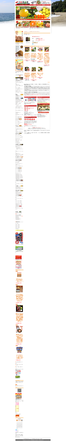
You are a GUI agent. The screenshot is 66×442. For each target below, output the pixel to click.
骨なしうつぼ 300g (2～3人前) (40, 74)
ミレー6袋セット (18, 121)
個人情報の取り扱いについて (28, 438)
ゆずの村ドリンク (18, 173)
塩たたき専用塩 (18, 87)
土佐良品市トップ (26, 31)
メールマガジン (18, 380)
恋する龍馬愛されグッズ (19, 145)
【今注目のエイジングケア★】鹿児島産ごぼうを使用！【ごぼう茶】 (19, 43)
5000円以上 (17, 228)
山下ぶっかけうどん (18, 189)
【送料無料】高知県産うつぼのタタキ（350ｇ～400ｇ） (33, 76)
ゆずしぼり (17, 104)
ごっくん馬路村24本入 (19, 171)
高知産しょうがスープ (19, 102)
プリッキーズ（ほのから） (19, 137)
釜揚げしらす (18, 164)
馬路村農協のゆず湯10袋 (19, 176)
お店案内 (41, 438)
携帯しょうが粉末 (18, 103)
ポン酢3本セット (18, 143)
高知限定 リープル (18, 191)
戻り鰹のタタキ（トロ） (19, 81)
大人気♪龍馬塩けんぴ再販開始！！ (19, 245)
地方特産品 (17, 416)
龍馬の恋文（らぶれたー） (19, 155)
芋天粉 (17, 113)
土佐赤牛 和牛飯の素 (19, 100)
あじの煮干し (18, 162)
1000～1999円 (18, 224)
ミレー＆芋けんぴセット (19, 122)
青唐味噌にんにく (18, 112)
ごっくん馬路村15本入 (19, 170)
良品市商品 (31, 31)
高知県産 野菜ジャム (19, 101)
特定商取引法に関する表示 (35, 438)
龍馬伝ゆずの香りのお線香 (19, 154)
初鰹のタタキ (18, 84)
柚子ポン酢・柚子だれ (36, 31)
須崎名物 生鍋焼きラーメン (19, 188)
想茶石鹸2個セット (18, 218)
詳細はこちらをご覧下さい (34, 116)
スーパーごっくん (18, 172)
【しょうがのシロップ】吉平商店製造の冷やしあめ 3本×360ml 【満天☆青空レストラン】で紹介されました (19, 297)
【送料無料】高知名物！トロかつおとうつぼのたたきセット (27, 56)
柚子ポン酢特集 (18, 134)
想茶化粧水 (17, 217)
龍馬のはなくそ (18, 153)
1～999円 (17, 223)
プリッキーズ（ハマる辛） (19, 136)
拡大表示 (28, 42)
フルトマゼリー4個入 (19, 201)
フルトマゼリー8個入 (19, 200)
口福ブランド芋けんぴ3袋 (19, 132)
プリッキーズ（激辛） (19, 135)
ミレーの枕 (17, 124)
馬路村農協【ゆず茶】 (19, 174)
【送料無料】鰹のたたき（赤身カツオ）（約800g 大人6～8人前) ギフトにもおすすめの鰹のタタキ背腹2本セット (47, 58)
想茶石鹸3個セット (18, 219)
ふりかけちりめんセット (19, 163)
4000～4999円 (18, 227)
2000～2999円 (18, 225)
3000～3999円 (18, 226)
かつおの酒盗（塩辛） (19, 116)
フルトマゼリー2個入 (19, 202)
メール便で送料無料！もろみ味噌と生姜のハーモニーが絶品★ (19, 72)
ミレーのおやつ (18, 123)
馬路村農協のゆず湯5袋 (19, 175)
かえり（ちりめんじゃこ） (19, 165)
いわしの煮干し (18, 161)
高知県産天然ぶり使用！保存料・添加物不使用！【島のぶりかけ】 (19, 58)
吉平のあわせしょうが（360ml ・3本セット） (20, 280)
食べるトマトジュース (19, 207)
